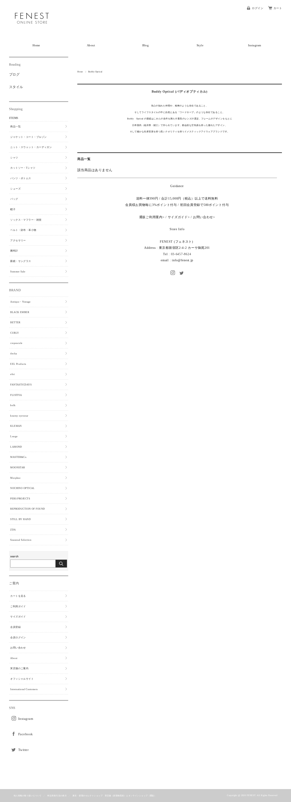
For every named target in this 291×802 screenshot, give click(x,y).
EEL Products (18, 364)
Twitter (23, 750)
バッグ (14, 198)
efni (12, 374)
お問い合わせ (203, 217)
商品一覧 (15, 126)
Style (200, 45)
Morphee (15, 477)
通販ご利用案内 (151, 217)
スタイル (16, 87)
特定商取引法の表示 (57, 796)
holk (12, 405)
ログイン (257, 8)
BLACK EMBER (19, 312)
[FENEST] (32, 34)
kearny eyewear (19, 415)
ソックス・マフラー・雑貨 (25, 219)
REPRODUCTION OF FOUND (27, 508)
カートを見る (18, 596)
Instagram (254, 45)
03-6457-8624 (181, 254)
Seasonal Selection (20, 539)
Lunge (14, 436)
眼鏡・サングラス (20, 261)
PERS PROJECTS (20, 498)
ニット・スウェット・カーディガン (31, 147)
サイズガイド (178, 217)
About (91, 45)
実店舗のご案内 (19, 668)
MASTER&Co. (18, 457)
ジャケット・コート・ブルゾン (28, 137)
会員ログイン (18, 637)
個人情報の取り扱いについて (28, 796)
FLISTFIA (16, 395)
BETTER (15, 322)
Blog (145, 45)
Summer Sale (17, 271)
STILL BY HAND (20, 519)
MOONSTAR (17, 467)
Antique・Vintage (20, 301)
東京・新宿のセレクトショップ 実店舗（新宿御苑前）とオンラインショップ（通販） (114, 796)
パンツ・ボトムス (20, 178)
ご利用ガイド (18, 606)
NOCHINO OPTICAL (22, 488)
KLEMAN (16, 425)
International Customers (24, 689)
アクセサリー (18, 240)
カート (277, 8)
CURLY (14, 332)
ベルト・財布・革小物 (23, 230)
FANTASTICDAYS (21, 384)
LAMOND (16, 446)
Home (36, 45)
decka (13, 353)
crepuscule (16, 343)
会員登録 (15, 627)
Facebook (25, 734)
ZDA (13, 529)
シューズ (15, 188)
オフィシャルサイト (22, 678)
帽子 (12, 209)
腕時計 (14, 250)
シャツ (14, 157)
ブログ (14, 74)
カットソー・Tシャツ (22, 167)
